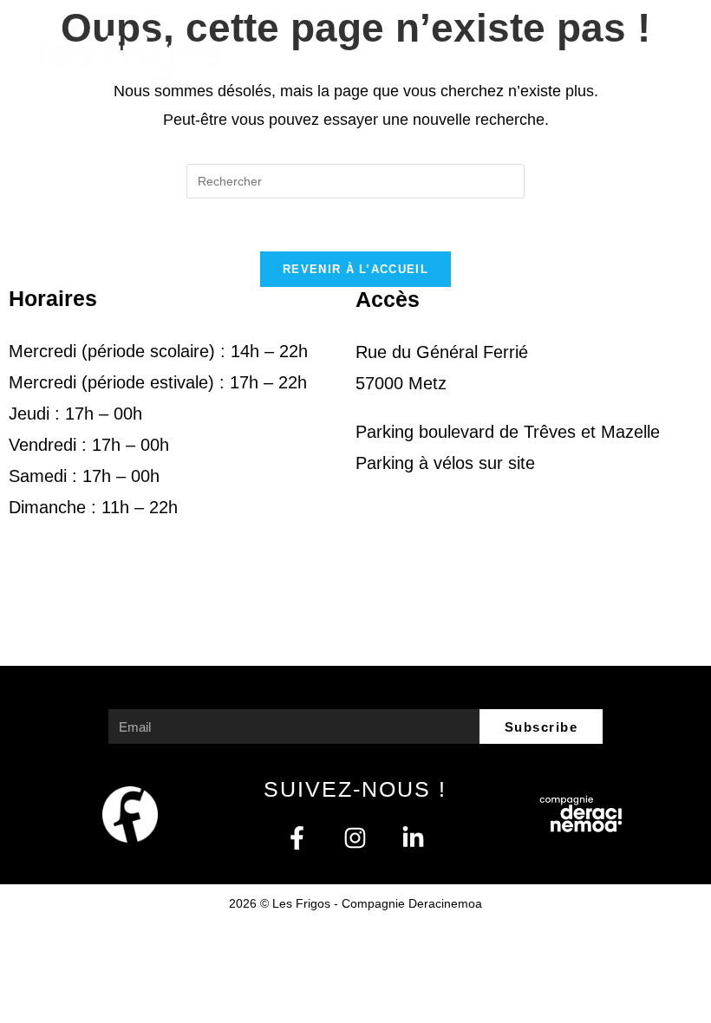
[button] (656, 55)
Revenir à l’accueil (355, 269)
